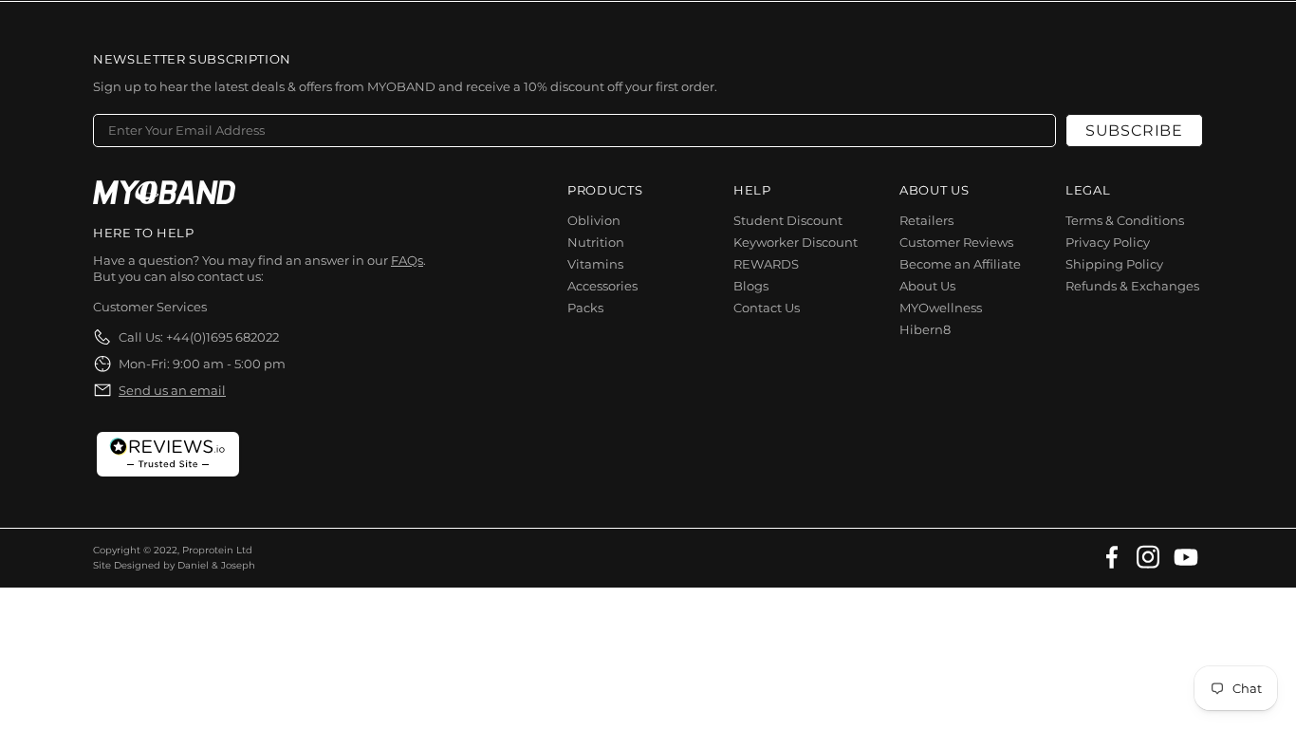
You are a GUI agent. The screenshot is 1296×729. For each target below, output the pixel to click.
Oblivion (593, 220)
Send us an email (172, 390)
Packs (585, 307)
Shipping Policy (1114, 263)
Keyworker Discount (795, 242)
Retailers (926, 220)
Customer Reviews (956, 242)
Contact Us (766, 307)
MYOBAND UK (164, 192)
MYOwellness (940, 307)
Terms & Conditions (1124, 220)
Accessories (602, 285)
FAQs (407, 260)
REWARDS (766, 263)
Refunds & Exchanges (1132, 285)
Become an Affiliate (960, 263)
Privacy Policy (1107, 242)
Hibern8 (925, 329)
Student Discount (787, 220)
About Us (927, 285)
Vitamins (595, 263)
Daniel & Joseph (216, 565)
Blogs (750, 285)
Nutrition (595, 242)
